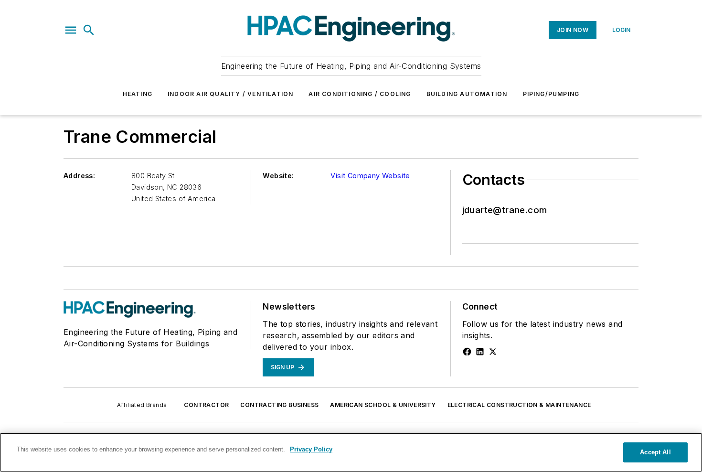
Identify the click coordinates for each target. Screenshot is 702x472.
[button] (71, 30)
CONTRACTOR (206, 404)
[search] (89, 30)
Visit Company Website (370, 176)
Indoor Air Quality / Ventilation (230, 93)
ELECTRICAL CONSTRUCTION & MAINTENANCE (519, 404)
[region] (351, 452)
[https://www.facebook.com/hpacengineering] (467, 351)
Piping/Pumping (551, 93)
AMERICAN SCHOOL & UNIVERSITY (383, 404)
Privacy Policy (311, 449)
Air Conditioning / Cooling (359, 93)
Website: (278, 176)
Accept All (655, 452)
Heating (137, 93)
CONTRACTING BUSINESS (279, 404)
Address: (79, 176)
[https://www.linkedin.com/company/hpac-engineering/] (480, 351)
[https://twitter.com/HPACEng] (493, 351)
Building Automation (467, 93)
